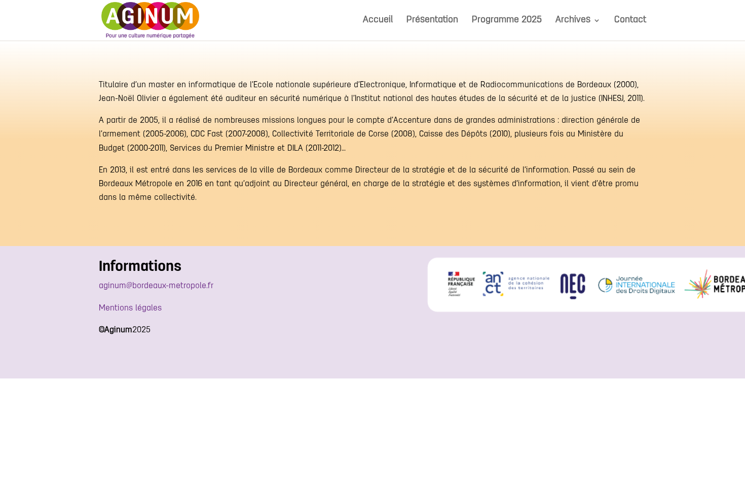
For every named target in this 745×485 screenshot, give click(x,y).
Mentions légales (130, 308)
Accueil (378, 21)
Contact (630, 21)
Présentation (432, 21)
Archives (572, 21)
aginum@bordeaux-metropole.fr (156, 286)
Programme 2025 (507, 21)
